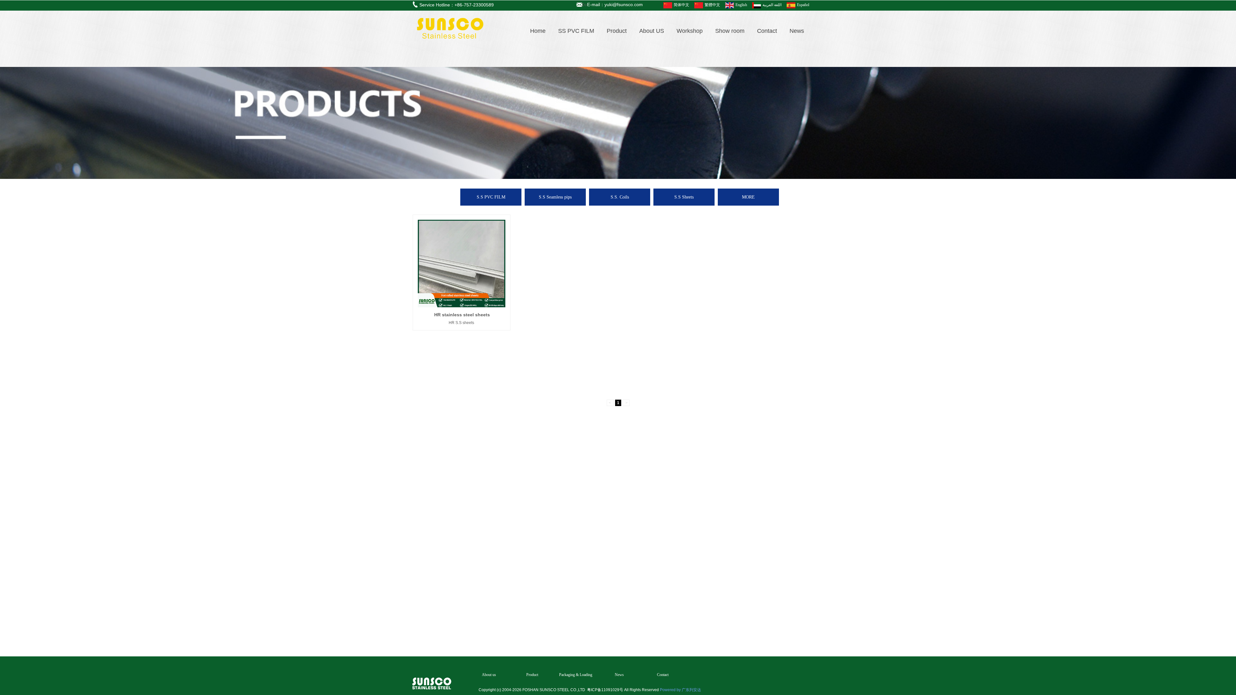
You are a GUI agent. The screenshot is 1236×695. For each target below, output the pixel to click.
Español (803, 5)
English (741, 5)
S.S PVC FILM (491, 197)
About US (651, 31)
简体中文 (681, 5)
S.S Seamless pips (555, 197)
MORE (748, 197)
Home (538, 31)
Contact (767, 31)
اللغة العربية (772, 5)
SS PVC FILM (576, 31)
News (797, 31)
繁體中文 (712, 5)
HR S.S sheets (461, 322)
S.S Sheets (684, 197)
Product (617, 31)
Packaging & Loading (575, 674)
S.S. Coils (620, 197)
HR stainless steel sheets (462, 314)
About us (489, 674)
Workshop (690, 31)
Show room (729, 31)
